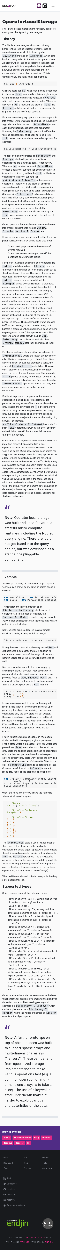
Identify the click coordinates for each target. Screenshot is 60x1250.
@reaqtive (12, 1184)
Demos (45, 1157)
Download (8, 1163)
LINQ (36, 1137)
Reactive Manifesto (16, 1205)
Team (6, 1168)
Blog (26, 1163)
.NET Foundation (35, 1237)
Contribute (47, 1168)
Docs (5, 1157)
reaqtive (11, 1189)
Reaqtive (7, 1143)
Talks (44, 1163)
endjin (49, 1242)
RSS (9, 1178)
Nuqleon (46, 1137)
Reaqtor (20, 1143)
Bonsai (6, 1137)
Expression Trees (22, 1137)
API (25, 1157)
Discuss (27, 1168)
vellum (24, 1242)
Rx (28, 1143)
